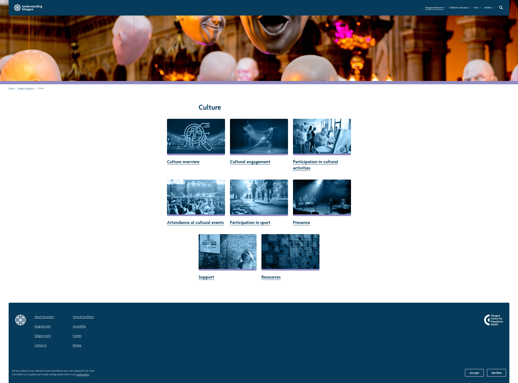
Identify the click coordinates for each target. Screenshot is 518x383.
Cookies (77, 335)
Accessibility (79, 326)
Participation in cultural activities (322, 145)
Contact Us (41, 345)
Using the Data (42, 326)
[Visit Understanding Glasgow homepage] (28, 7)
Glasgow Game (43, 335)
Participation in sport (259, 202)
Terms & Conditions (83, 316)
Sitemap (77, 345)
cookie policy (82, 374)
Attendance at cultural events (196, 202)
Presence (322, 202)
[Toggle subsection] (445, 8)
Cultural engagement (259, 142)
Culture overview (196, 142)
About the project (44, 316)
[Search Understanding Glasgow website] (501, 8)
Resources (290, 257)
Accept (474, 373)
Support (228, 257)
